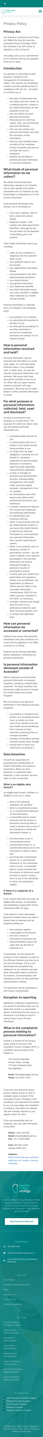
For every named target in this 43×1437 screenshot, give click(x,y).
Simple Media (25, 1432)
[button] (5, 4)
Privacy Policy (10, 1299)
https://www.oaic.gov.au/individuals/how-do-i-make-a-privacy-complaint (23, 1160)
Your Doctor (9, 1280)
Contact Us (9, 1294)
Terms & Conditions (13, 1304)
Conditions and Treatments (17, 1285)
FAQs (6, 1289)
